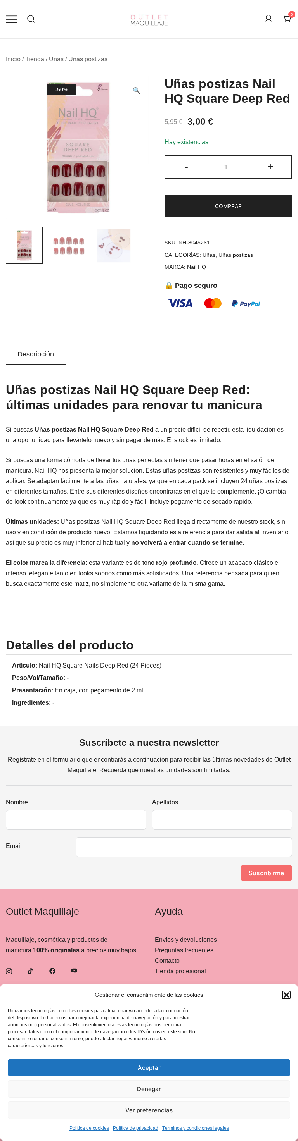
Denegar (149, 1089)
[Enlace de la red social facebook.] (52, 970)
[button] (286, 995)
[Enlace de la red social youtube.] (74, 970)
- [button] (186, 166)
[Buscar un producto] (31, 19)
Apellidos (165, 802)
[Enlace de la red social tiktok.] (31, 970)
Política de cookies (89, 1128)
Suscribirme (266, 873)
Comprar (228, 206)
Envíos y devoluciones (186, 939)
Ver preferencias (149, 1110)
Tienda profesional (180, 971)
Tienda (34, 59)
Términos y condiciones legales (195, 1128)
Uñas (56, 59)
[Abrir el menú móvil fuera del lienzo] (11, 19)
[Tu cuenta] (268, 19)
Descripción (35, 354)
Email (14, 846)
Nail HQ (196, 267)
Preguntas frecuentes (184, 950)
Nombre (17, 802)
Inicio (13, 59)
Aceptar (149, 1067)
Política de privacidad (135, 1128)
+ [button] (270, 166)
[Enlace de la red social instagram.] (9, 970)
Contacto (167, 960)
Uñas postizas (87, 59)
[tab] (36, 354)
